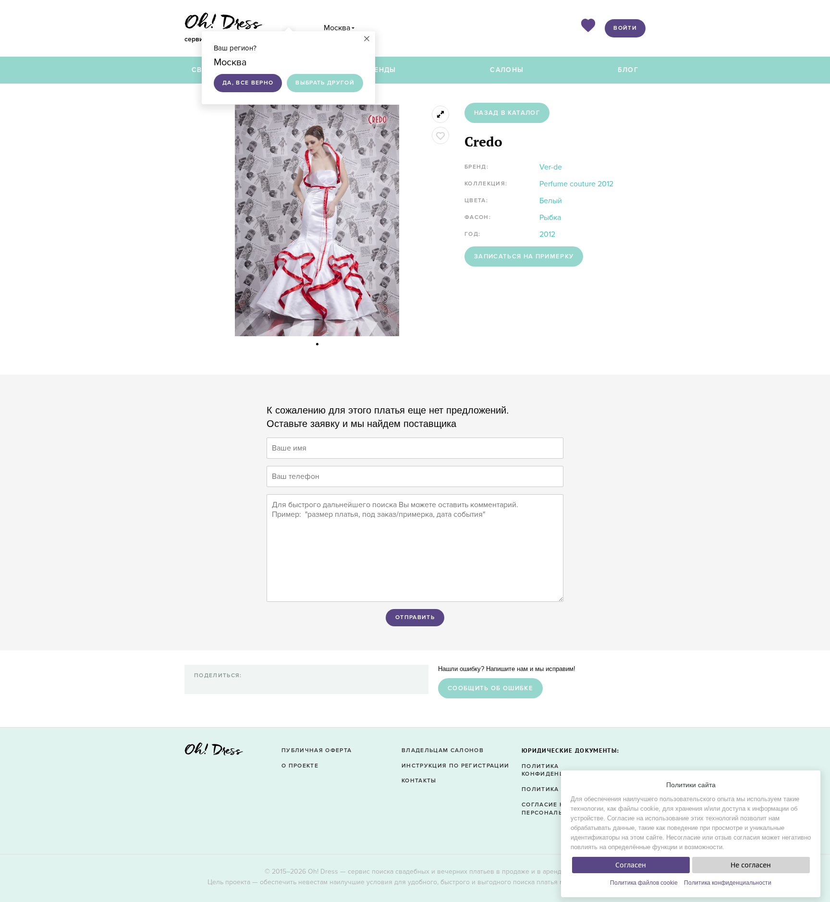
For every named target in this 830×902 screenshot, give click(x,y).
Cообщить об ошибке (490, 688)
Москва (337, 28)
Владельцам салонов (443, 750)
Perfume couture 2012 (576, 184)
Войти (625, 28)
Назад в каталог (507, 113)
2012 (547, 234)
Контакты (419, 780)
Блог (628, 70)
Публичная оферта (316, 750)
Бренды (380, 70)
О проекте (299, 765)
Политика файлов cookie (644, 882)
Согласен (630, 865)
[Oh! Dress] (213, 752)
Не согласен (751, 865)
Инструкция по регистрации (455, 765)
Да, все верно (247, 82)
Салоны (507, 70)
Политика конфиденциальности (727, 882)
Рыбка (550, 217)
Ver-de (550, 167)
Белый (550, 201)
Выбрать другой (324, 82)
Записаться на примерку (524, 256)
